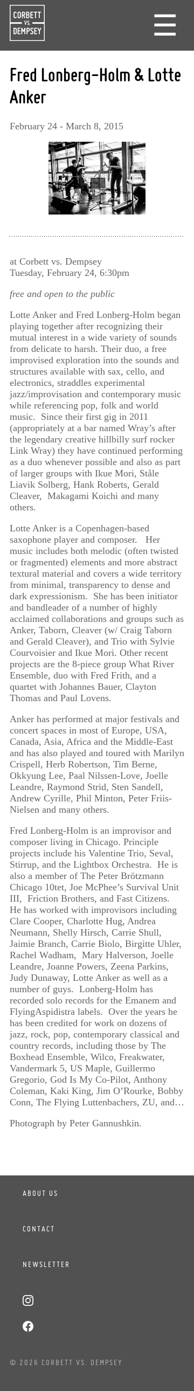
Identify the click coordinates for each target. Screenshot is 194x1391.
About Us (40, 1193)
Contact (39, 1229)
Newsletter (46, 1264)
